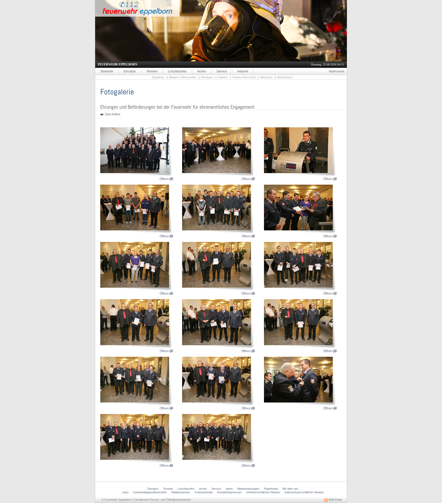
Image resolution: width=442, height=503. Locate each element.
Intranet (242, 71)
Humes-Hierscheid (244, 77)
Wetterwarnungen (248, 488)
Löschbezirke (177, 71)
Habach (223, 77)
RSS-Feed (335, 499)
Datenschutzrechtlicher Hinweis (304, 492)
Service (221, 71)
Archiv (201, 71)
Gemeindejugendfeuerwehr (150, 492)
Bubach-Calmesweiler (182, 77)
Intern (229, 488)
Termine (152, 71)
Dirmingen (207, 77)
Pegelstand (271, 488)
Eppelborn (158, 77)
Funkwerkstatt (204, 492)
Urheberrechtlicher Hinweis (263, 492)
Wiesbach (266, 77)
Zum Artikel (112, 114)
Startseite (106, 71)
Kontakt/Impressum (229, 492)
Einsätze (130, 71)
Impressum (336, 71)
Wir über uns (290, 488)
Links (125, 492)
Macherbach (285, 77)
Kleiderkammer (180, 492)
